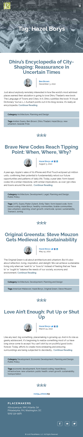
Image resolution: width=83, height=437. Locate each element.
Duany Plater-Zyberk (28, 204)
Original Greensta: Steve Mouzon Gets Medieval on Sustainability (41, 237)
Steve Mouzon (65, 289)
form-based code (59, 204)
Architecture (23, 114)
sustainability (68, 209)
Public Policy (14, 197)
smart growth (37, 209)
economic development (24, 369)
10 (42, 393)
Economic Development (42, 359)
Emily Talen (44, 204)
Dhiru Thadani (44, 121)
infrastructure (14, 371)
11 (44, 393)
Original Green (50, 289)
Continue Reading (27, 105)
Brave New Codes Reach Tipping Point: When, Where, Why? (41, 149)
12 (46, 393)
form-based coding (45, 369)
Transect (12, 211)
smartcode (49, 209)
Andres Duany (19, 121)
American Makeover (22, 289)
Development (36, 194)
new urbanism (14, 209)
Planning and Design (39, 114)
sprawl (58, 209)
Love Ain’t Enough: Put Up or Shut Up (41, 314)
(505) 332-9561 (15, 413)
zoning (20, 211)
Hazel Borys (57, 121)
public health (41, 371)
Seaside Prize (23, 124)
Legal (46, 194)
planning (26, 209)
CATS (15, 204)
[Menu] (79, 5)
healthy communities (43, 206)
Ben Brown (44, 81)
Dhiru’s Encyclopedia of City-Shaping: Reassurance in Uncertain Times (41, 67)
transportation (14, 374)
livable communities (62, 206)
